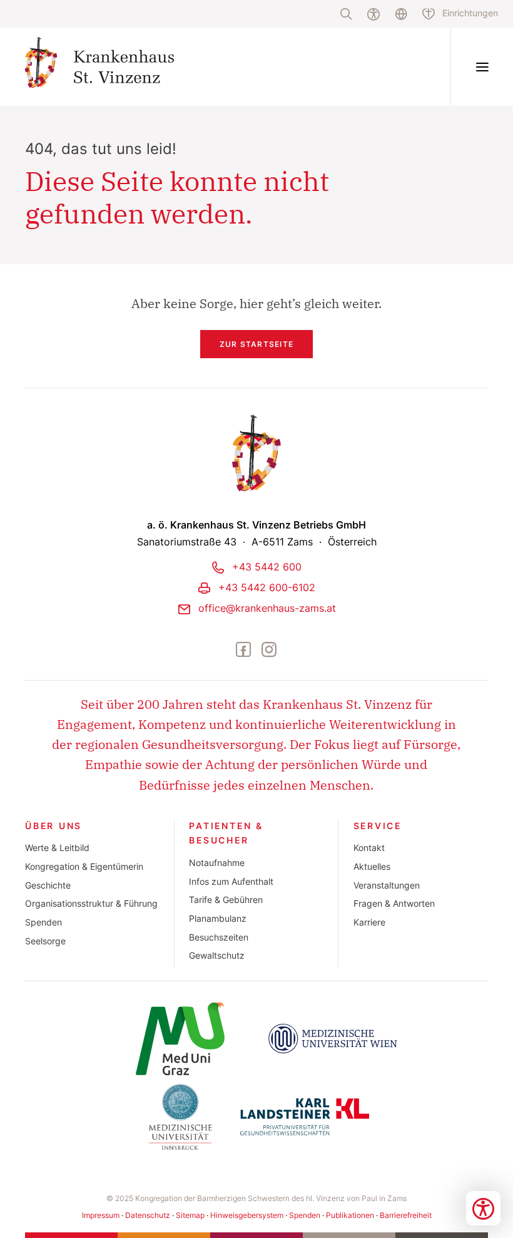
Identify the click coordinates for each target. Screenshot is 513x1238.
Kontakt (369, 848)
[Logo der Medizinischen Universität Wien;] (332, 1039)
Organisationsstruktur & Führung (91, 904)
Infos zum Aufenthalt (231, 882)
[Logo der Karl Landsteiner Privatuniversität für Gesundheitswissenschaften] (304, 1116)
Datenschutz (147, 1215)
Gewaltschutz (217, 956)
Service (377, 826)
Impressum (100, 1215)
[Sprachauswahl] (401, 14)
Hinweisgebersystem (246, 1215)
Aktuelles (371, 867)
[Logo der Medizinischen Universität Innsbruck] (180, 1116)
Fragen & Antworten (394, 904)
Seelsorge (45, 941)
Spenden (43, 922)
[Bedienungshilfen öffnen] (483, 1208)
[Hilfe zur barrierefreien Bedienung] (373, 14)
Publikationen (350, 1215)
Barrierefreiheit (406, 1215)
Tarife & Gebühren (226, 900)
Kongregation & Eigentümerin (84, 867)
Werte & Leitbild (57, 848)
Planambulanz (217, 919)
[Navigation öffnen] (481, 67)
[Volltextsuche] (346, 14)
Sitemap (190, 1215)
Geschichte (48, 885)
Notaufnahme (217, 863)
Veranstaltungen (386, 885)
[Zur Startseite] (127, 67)
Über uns (53, 826)
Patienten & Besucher (226, 833)
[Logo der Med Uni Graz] (180, 1039)
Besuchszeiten (218, 937)
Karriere (369, 922)
